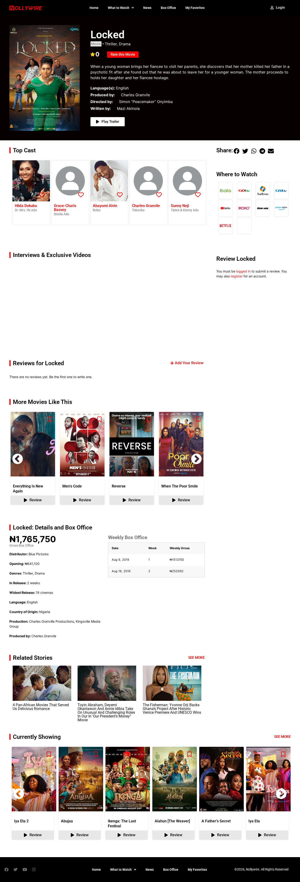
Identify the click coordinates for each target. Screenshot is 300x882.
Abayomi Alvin (105, 205)
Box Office (168, 8)
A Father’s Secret (216, 821)
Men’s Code (72, 486)
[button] (196, 459)
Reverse (119, 486)
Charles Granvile (146, 205)
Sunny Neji (180, 205)
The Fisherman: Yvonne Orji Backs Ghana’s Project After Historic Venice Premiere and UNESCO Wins (172, 709)
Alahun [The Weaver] (172, 821)
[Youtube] (25, 870)
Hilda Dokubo (26, 205)
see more (282, 737)
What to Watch (118, 8)
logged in (243, 271)
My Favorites (195, 8)
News (147, 8)
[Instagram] (34, 870)
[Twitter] (15, 870)
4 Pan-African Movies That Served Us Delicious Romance (41, 707)
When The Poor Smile (179, 486)
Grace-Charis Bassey (65, 207)
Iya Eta (254, 821)
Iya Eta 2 (21, 821)
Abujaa (67, 821)
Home (94, 8)
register (237, 276)
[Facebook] (6, 870)
